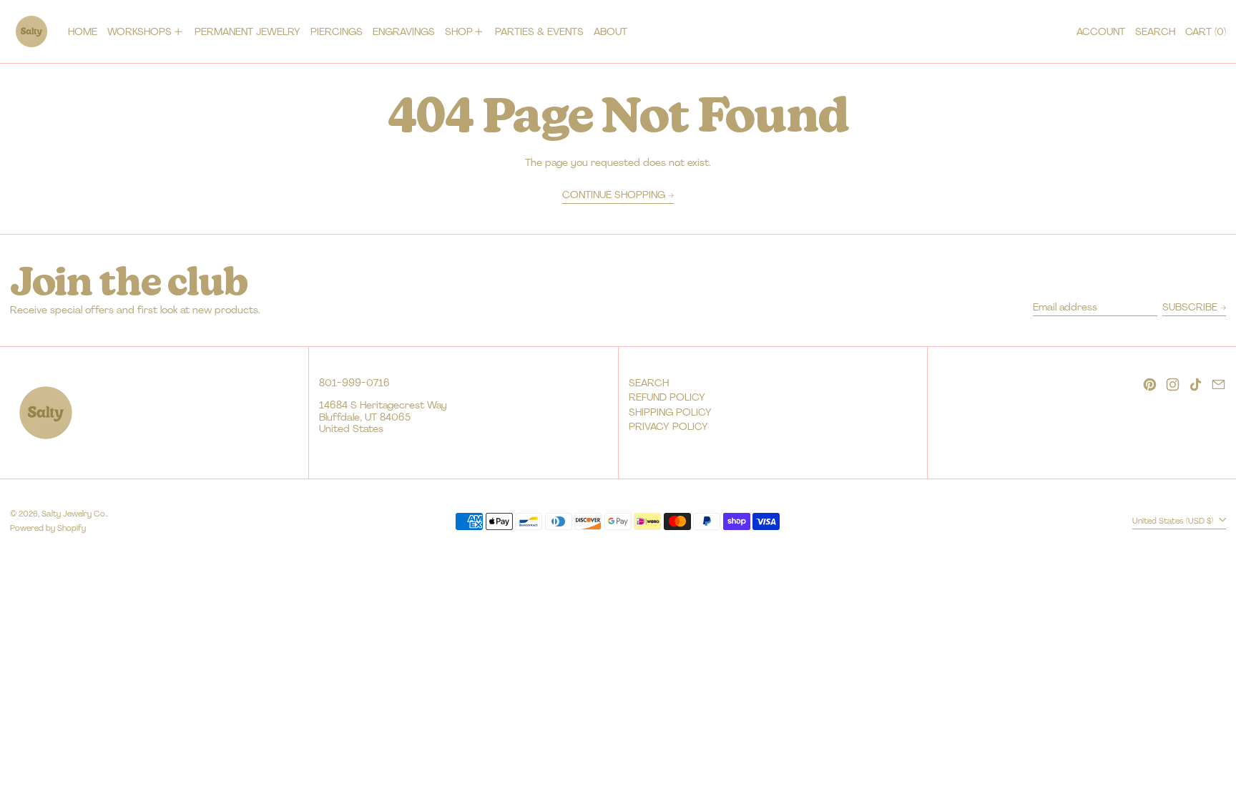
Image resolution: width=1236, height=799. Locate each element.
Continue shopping (613, 195)
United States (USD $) (1174, 521)
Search (649, 382)
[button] (1155, 31)
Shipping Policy (670, 412)
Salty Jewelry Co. (74, 514)
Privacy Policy (668, 426)
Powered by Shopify (48, 528)
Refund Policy (667, 397)
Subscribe (1189, 306)
